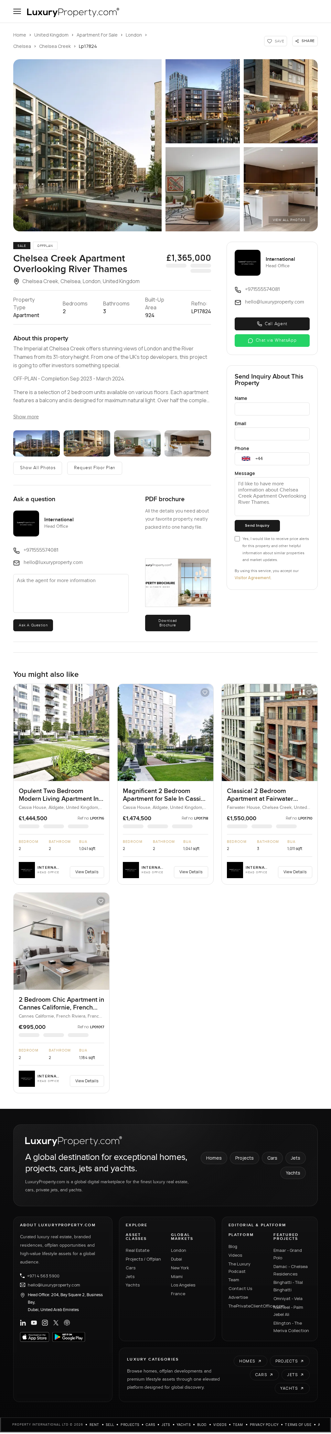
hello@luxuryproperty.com (54, 1284)
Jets (295, 1158)
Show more (26, 417)
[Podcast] (67, 1323)
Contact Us (240, 1288)
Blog (233, 1246)
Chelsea (22, 46)
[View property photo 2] (203, 101)
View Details (87, 872)
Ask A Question (33, 625)
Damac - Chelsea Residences (290, 1270)
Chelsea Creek (55, 46)
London (134, 35)
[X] (56, 1323)
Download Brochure (167, 622)
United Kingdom (51, 35)
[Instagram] (45, 1323)
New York (180, 1268)
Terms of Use (298, 1424)
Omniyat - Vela (288, 1298)
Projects (244, 1158)
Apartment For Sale (97, 35)
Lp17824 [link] (88, 46)
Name (241, 398)
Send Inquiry (257, 525)
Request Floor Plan (94, 467)
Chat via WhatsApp (276, 340)
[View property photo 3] (281, 101)
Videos (235, 1255)
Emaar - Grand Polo (287, 1254)
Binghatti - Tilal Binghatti (288, 1286)
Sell (110, 1424)
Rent (95, 1424)
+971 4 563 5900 (43, 1275)
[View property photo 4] (203, 189)
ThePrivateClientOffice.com (247, 1306)
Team (234, 1280)
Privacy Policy (264, 1424)
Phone (242, 448)
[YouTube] (34, 1323)
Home (19, 35)
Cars (272, 1158)
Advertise (238, 1297)
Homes (214, 1158)
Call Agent (276, 323)
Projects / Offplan (143, 1259)
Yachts (293, 1173)
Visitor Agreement (253, 577)
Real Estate (137, 1250)
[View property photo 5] (281, 189)
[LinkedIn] (23, 1323)
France (178, 1293)
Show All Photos (38, 467)
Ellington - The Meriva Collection (291, 1326)
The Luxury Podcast (240, 1267)
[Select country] (246, 459)
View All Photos (289, 220)
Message (245, 473)
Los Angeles (183, 1285)
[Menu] (17, 11)
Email (240, 423)
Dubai (176, 1259)
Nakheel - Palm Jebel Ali (288, 1311)
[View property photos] (87, 145)
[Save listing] (100, 692)
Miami (177, 1276)
